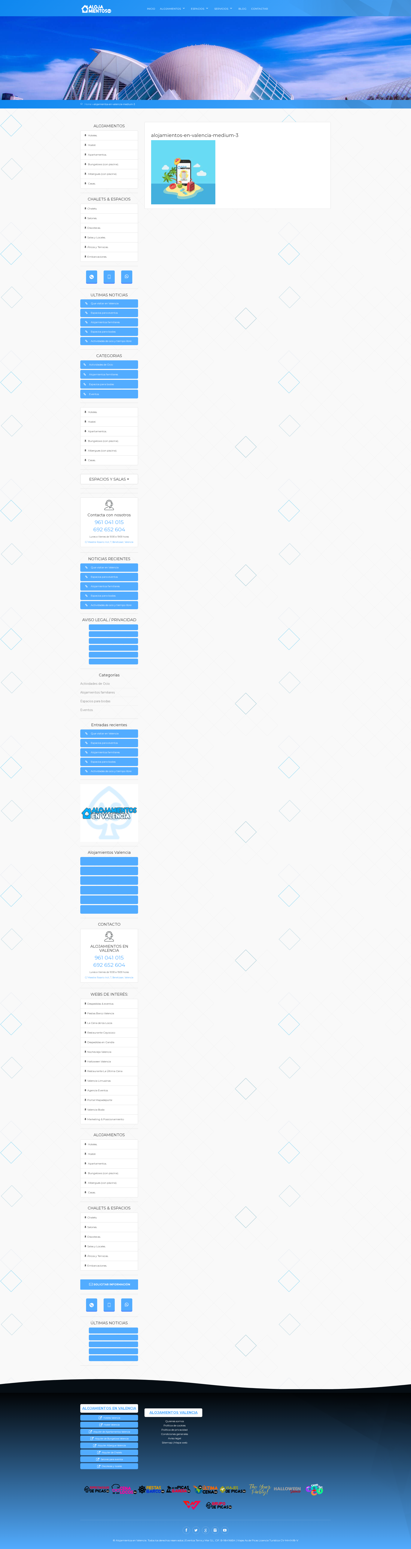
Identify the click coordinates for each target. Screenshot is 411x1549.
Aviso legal (115, 654)
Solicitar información (112, 1284)
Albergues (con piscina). (102, 173)
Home (88, 104)
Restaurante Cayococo (101, 1032)
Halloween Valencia (99, 1061)
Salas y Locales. (96, 237)
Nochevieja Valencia (99, 1051)
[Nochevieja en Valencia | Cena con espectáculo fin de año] (260, 1489)
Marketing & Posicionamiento (105, 1119)
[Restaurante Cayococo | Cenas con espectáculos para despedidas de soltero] (314, 1489)
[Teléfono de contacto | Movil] (109, 276)
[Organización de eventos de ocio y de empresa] (219, 1505)
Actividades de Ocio (101, 364)
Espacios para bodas (103, 331)
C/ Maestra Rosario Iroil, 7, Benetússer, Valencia (109, 542)
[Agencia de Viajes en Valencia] (232, 1489)
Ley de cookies (115, 634)
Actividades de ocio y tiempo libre (111, 341)
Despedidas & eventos (100, 1003)
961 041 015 (109, 522)
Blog (242, 8)
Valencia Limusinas (99, 1080)
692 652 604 (109, 529)
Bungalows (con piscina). (103, 164)
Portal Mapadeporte (99, 1100)
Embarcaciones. (97, 256)
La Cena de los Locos (99, 1023)
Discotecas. (94, 227)
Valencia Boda (95, 1109)
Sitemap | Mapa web (115, 661)
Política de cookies (96, 870)
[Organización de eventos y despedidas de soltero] (96, 1489)
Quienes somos (115, 627)
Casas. (91, 183)
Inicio (151, 8)
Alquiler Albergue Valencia (111, 1445)
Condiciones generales (115, 648)
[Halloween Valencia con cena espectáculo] (287, 1489)
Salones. (92, 218)
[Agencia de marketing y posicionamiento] (192, 1505)
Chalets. (92, 208)
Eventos (94, 394)
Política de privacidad (115, 641)
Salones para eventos (111, 1459)
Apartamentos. (97, 154)
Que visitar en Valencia (105, 303)
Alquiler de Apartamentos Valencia (111, 1431)
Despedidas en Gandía (100, 1042)
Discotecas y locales (111, 1466)
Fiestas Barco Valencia (100, 1013)
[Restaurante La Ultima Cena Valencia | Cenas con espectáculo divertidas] (205, 1489)
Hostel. (91, 145)
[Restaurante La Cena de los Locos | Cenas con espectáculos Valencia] (124, 1489)
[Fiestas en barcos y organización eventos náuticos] (151, 1489)
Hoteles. (92, 135)
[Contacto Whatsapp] (126, 276)
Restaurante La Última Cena (104, 1071)
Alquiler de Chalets (111, 1452)
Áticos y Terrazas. (98, 247)
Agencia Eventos (97, 1090)
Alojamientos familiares (105, 322)
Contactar (259, 8)
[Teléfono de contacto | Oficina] (91, 276)
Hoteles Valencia (111, 1418)
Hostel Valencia (111, 1424)
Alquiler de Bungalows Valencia (111, 1438)
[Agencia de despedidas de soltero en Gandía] (178, 1489)
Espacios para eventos (104, 312)
